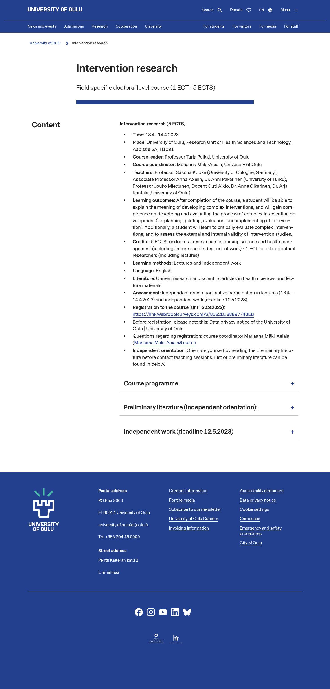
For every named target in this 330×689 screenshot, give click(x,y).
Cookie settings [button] (254, 509)
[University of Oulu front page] (65, 10)
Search (207, 10)
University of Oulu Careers (193, 519)
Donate (236, 9)
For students (213, 26)
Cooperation (126, 26)
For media (267, 26)
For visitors (242, 26)
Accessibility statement (262, 491)
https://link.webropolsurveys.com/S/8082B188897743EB (193, 314)
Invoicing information (189, 528)
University (153, 26)
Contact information (188, 491)
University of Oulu (45, 43)
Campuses (250, 519)
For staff (291, 26)
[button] (289, 10)
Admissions (74, 26)
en (268, 14)
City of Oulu (251, 543)
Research (100, 26)
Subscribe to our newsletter (195, 509)
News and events (42, 26)
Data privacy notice (258, 500)
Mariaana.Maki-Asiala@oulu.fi (165, 343)
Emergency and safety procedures (261, 531)
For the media (182, 500)
